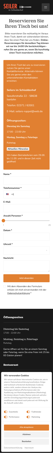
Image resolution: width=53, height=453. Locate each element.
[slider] (3, 220)
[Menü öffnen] (46, 7)
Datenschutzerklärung (18, 293)
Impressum (29, 447)
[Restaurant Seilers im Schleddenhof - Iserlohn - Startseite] (17, 7)
